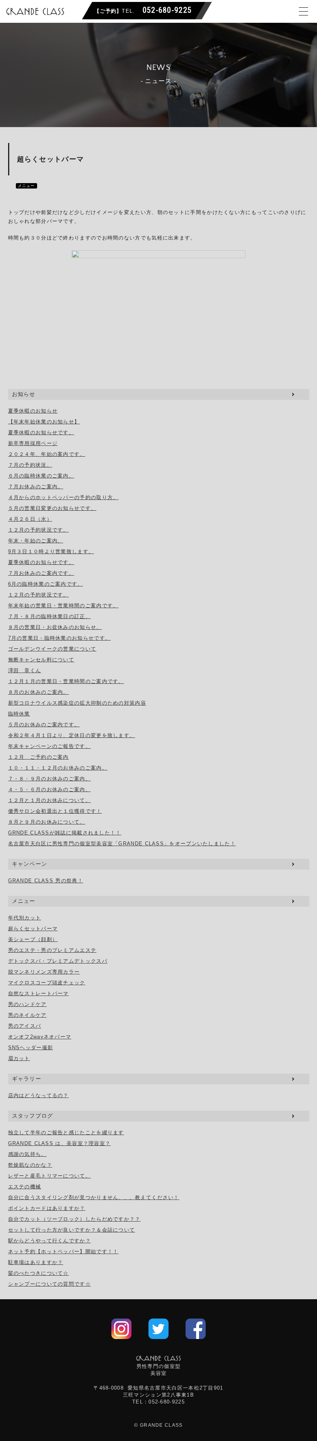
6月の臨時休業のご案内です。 (45, 584)
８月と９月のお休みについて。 (46, 822)
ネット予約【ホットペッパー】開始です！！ (63, 1251)
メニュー (26, 186)
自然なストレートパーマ (38, 993)
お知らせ (24, 394)
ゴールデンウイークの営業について (52, 649)
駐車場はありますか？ (35, 1262)
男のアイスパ (24, 1026)
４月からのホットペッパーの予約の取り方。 (63, 497)
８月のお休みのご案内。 (38, 692)
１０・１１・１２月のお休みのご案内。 (57, 768)
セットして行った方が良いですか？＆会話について (71, 1230)
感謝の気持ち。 (27, 1154)
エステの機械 (24, 1187)
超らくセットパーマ (33, 928)
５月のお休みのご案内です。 (44, 724)
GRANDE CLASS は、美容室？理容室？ (59, 1143)
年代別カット (24, 918)
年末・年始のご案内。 (35, 541)
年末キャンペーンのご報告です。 (49, 746)
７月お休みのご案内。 (35, 486)
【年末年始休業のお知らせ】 (44, 422)
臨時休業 (19, 714)
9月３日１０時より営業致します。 (51, 551)
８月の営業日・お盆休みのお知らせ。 (55, 627)
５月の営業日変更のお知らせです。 (52, 508)
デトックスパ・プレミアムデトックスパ (57, 961)
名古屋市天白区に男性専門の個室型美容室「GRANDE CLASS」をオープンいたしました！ (122, 843)
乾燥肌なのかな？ (30, 1165)
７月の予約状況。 (30, 465)
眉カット (19, 1058)
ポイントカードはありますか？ (46, 1208)
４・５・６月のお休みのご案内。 (49, 789)
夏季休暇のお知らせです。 (41, 432)
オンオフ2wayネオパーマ (40, 1037)
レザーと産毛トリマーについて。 (49, 1176)
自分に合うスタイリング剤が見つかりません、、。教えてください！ (93, 1197)
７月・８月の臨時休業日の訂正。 (49, 616)
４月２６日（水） (30, 519)
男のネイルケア (27, 1015)
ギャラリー (27, 1079)
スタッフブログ (32, 1116)
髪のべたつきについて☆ (38, 1273)
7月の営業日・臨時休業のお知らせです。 (59, 638)
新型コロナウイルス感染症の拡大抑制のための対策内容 (77, 703)
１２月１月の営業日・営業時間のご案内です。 (66, 681)
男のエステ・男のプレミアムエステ (52, 950)
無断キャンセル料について (41, 660)
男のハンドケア (27, 1004)
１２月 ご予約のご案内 (38, 757)
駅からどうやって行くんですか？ (49, 1241)
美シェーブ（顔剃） (33, 939)
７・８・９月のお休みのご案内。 (49, 779)
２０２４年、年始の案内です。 (46, 454)
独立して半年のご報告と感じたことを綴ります (66, 1132)
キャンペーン (30, 864)
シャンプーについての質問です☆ (49, 1284)
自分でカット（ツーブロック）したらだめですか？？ (74, 1219)
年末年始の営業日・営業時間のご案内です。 (63, 605)
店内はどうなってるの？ (38, 1095)
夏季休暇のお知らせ (33, 411)
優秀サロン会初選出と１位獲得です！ (55, 811)
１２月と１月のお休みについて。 (49, 800)
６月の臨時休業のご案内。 (41, 476)
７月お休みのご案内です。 (41, 573)
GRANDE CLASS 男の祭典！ (45, 881)
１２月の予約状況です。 (38, 530)
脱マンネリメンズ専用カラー (44, 972)
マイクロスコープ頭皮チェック (46, 983)
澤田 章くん (24, 670)
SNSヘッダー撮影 (30, 1047)
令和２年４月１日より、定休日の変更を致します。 (71, 735)
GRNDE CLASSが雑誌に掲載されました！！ (64, 833)
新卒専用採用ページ (33, 443)
